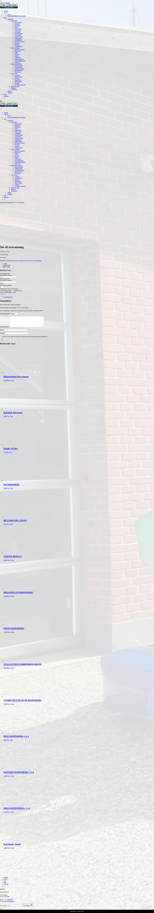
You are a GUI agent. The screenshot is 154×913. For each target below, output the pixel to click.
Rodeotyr (17, 24)
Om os (9, 14)
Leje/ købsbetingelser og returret (16, 16)
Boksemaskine (19, 65)
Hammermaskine (19, 68)
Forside (6, 11)
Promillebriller (19, 33)
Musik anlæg (18, 81)
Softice (17, 56)
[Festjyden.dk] (9, 8)
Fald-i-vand (18, 30)
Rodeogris (17, 25)
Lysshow (17, 75)
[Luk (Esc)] (0, 907)
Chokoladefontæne (20, 60)
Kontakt (6, 96)
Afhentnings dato (5, 273)
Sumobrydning (19, 36)
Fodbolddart (18, 38)
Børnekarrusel (19, 70)
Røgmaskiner (18, 76)
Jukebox (17, 78)
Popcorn (17, 54)
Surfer (16, 27)
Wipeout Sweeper (20, 41)
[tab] (79, 297)
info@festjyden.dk (9, 901)
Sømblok (17, 44)
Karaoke (17, 43)
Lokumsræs (18, 35)
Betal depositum (7, 290)
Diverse (15, 260)
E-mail (2, 333)
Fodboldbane (18, 40)
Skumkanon (18, 29)
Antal (1, 284)
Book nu (3, 294)
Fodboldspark (18, 67)
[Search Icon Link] (4, 98)
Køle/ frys (17, 62)
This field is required (6, 275)
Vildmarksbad (18, 46)
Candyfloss (18, 57)
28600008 (10, 899)
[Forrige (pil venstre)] (0, 909)
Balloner (13, 88)
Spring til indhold (5, 3)
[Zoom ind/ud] (6, 907)
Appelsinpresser (19, 59)
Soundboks (18, 80)
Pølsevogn (17, 51)
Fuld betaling (17, 290)
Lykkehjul (17, 32)
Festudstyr (10, 202)
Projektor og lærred (20, 84)
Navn (2, 330)
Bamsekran (18, 72)
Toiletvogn (14, 89)
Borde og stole (15, 86)
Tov (32, 260)
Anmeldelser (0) (8, 297)
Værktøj (9, 92)
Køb (5, 94)
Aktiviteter (9, 260)
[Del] (2, 907)
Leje (6, 202)
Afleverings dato (4, 278)
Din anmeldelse (5, 327)
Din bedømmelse (5, 313)
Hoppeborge (18, 22)
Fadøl (16, 52)
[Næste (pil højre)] (2, 909)
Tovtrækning (37, 260)
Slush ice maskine (20, 49)
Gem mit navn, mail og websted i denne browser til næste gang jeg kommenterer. (25, 336)
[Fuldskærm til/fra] (4, 907)
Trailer (9, 91)
